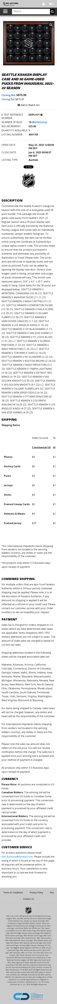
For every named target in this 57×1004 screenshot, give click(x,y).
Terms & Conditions (13, 892)
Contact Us (28, 898)
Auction (33, 160)
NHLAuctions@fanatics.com (17, 856)
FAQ (52, 892)
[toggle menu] (5, 11)
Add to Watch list (30, 105)
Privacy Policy (36, 892)
